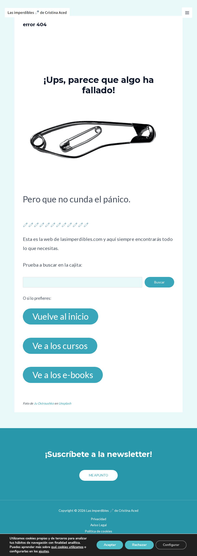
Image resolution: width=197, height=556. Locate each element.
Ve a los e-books (62, 374)
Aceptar (110, 545)
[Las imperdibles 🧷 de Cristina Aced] (37, 12)
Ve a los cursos (60, 345)
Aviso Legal (98, 525)
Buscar (159, 282)
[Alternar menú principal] (187, 12)
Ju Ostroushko (44, 403)
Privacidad (98, 519)
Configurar (171, 545)
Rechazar (139, 545)
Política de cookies (98, 531)
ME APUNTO (98, 475)
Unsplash (65, 403)
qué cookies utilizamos (67, 547)
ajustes (44, 551)
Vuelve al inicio (60, 316)
